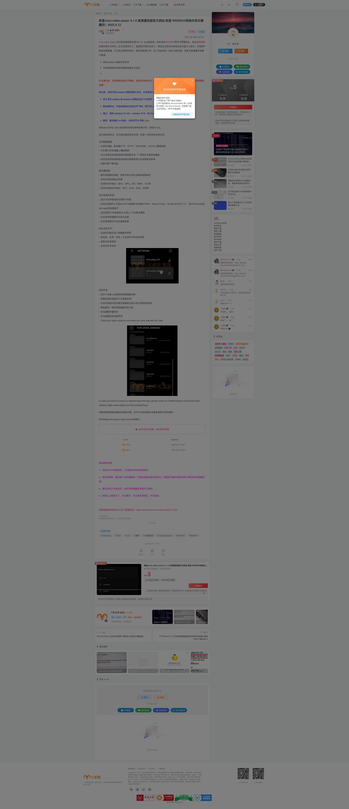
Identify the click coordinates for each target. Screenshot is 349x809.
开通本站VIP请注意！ (182, 114)
